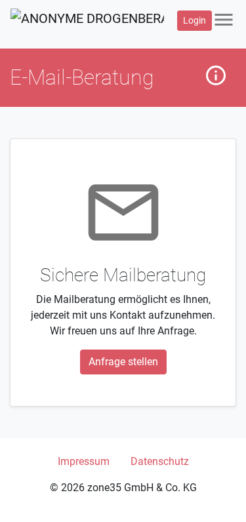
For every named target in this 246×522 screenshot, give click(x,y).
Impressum (84, 461)
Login (194, 20)
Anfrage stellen (123, 361)
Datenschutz (160, 461)
